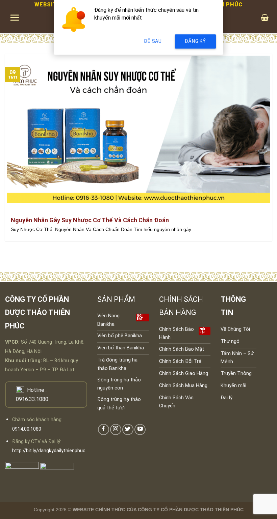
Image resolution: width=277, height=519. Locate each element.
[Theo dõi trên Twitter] (127, 429)
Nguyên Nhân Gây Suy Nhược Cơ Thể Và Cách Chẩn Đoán (90, 220)
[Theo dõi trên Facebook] (103, 429)
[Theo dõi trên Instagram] (115, 429)
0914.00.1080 (26, 429)
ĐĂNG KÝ (195, 41)
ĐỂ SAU (152, 41)
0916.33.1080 (32, 399)
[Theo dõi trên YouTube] (140, 429)
